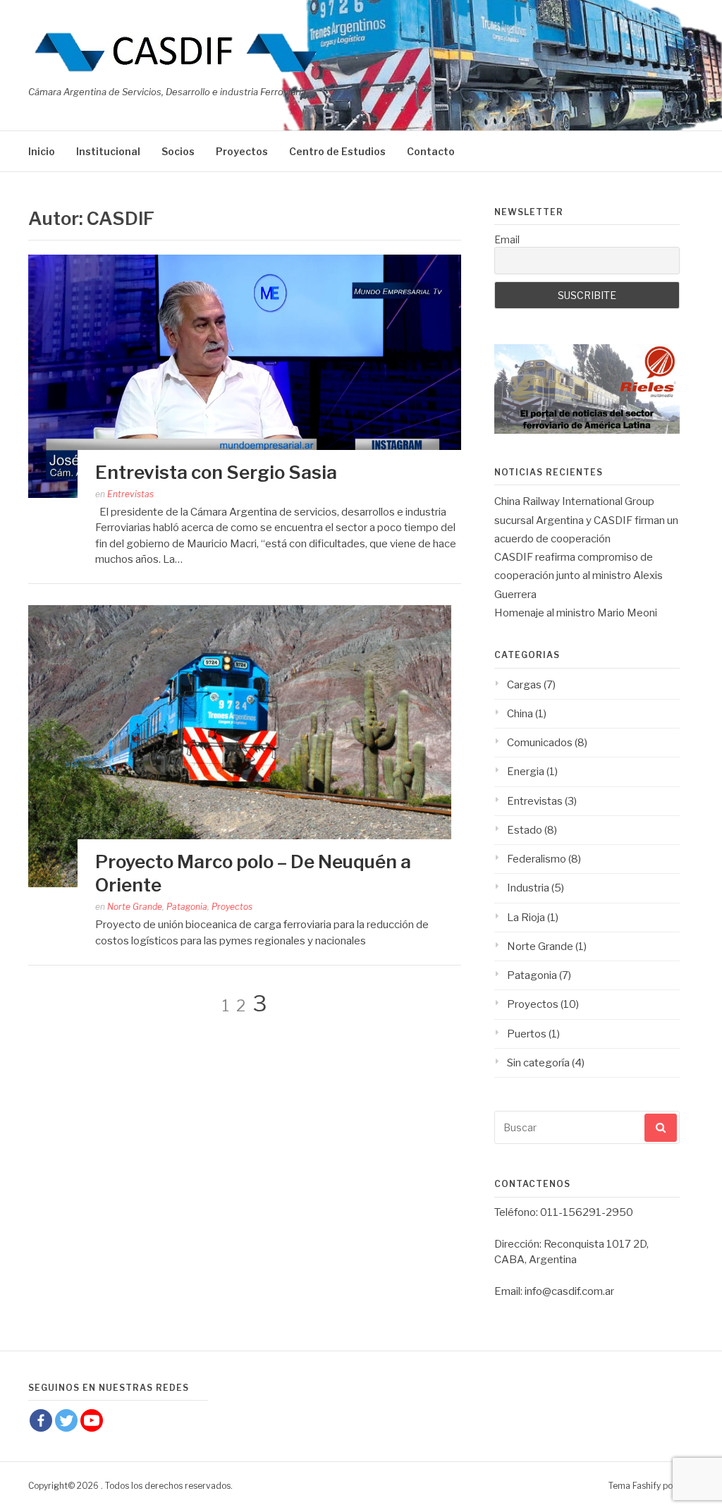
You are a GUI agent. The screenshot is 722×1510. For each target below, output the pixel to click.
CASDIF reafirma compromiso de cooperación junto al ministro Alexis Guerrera (578, 576)
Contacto (431, 151)
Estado (524, 830)
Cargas (524, 684)
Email (507, 239)
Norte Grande (134, 906)
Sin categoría (538, 1063)
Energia (525, 771)
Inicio (41, 151)
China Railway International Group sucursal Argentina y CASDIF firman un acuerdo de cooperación (586, 520)
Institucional (108, 151)
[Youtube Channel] (91, 1420)
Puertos (526, 1034)
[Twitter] (66, 1420)
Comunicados (540, 742)
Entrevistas (130, 494)
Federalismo (536, 859)
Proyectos (242, 151)
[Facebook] (41, 1420)
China (520, 713)
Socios (178, 151)
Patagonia (186, 906)
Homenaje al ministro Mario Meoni (575, 613)
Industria (528, 888)
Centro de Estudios (337, 151)
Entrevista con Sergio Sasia (216, 472)
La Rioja (526, 917)
